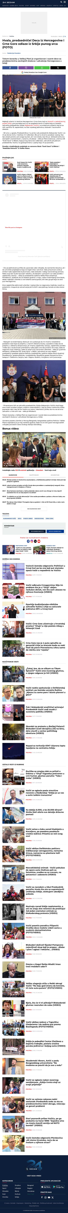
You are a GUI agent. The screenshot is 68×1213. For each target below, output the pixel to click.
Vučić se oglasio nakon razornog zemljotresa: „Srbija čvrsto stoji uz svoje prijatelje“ (43, 1082)
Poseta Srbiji (27, 518)
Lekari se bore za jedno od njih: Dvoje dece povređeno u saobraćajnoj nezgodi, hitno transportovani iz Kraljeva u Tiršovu (35, 486)
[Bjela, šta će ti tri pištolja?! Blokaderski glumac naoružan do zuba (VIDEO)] (13, 1008)
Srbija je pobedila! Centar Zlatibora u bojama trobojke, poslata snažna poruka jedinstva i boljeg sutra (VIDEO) (45, 1043)
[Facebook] (28, 541)
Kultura (17, 1194)
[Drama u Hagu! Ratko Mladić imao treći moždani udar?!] (13, 969)
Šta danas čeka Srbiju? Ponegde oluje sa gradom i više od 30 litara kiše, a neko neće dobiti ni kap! (35, 503)
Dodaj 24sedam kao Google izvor (35, 72)
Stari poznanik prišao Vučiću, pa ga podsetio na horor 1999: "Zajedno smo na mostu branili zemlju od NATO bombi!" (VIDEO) (45, 1122)
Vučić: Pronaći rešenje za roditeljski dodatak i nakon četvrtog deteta (54, 549)
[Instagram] (31, 541)
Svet (37, 6)
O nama (6, 1203)
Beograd (30, 1185)
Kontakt (12, 1203)
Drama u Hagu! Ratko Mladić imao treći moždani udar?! (43, 965)
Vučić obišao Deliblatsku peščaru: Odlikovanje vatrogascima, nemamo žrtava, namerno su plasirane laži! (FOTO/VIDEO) (44, 852)
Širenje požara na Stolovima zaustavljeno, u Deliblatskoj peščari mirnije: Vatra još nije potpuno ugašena (36, 480)
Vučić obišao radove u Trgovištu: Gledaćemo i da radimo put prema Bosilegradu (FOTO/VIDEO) (43, 1024)
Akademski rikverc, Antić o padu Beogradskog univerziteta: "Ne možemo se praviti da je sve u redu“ (44, 1063)
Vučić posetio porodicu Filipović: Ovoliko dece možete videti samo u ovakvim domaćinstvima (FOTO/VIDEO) (44, 929)
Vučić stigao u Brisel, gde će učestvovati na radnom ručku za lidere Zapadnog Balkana (25, 177)
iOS (16, 470)
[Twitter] (35, 541)
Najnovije (5, 6)
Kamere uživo (14, 6)
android (23, 470)
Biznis (61, 6)
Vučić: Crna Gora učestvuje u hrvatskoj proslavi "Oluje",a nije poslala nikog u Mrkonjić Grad (45, 626)
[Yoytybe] (49, 1197)
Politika (21, 6)
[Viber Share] (26, 67)
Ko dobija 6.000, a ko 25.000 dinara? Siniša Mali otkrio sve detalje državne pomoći (45, 812)
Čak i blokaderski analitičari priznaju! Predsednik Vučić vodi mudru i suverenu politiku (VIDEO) (45, 709)
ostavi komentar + (55, 531)
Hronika (42, 6)
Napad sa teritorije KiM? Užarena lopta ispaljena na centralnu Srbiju (45, 747)
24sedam (39, 470)
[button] (34, 450)
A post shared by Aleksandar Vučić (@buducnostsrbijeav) (34, 256)
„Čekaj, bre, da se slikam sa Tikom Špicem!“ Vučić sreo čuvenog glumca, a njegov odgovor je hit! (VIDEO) (45, 671)
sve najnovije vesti (34, 509)
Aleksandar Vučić (9, 518)
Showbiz (32, 6)
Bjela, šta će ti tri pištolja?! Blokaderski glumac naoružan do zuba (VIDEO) (46, 1004)
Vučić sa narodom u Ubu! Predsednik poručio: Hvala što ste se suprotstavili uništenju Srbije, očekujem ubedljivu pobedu (45, 890)
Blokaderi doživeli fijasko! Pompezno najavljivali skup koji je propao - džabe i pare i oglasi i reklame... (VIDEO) (45, 947)
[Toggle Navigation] (64, 2)
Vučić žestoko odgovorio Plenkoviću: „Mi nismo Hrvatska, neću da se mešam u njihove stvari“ (44, 1140)
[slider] (34, 463)
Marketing (28, 1203)
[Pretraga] (61, 2)
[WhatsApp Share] (42, 67)
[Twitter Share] (58, 67)
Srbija (17, 1197)
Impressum (20, 1203)
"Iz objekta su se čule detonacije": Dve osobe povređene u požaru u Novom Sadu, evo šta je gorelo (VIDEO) (36, 497)
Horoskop (30, 1191)
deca (19, 518)
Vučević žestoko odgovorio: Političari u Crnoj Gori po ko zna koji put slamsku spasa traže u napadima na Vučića (45, 568)
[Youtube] (39, 541)
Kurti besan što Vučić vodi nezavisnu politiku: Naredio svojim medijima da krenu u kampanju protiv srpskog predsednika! (24, 165)
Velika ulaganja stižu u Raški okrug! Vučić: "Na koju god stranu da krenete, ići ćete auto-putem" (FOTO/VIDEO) (45, 985)
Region (29, 1188)
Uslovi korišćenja (58, 1203)
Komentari (55, 475)
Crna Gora (49, 518)
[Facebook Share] (10, 67)
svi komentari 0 (37, 531)
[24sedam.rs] (8, 2)
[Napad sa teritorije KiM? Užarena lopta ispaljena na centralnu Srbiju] (13, 751)
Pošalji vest (35, 1203)
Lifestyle (55, 6)
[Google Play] (58, 1187)
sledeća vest (50, 545)
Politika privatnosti (46, 1203)
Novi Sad (30, 1194)
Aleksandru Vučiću (32, 125)
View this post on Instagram (13, 227)
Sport (27, 6)
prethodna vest (21, 545)
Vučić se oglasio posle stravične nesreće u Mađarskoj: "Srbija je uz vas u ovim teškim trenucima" (45, 793)
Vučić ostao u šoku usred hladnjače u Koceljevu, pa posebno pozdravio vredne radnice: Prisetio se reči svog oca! (45, 832)
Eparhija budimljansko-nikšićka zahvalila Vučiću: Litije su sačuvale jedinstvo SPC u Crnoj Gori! (43, 606)
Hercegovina (39, 518)
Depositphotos (34, 1206)
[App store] (46, 1187)
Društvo (49, 6)
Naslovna (5, 36)
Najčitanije (34, 475)
